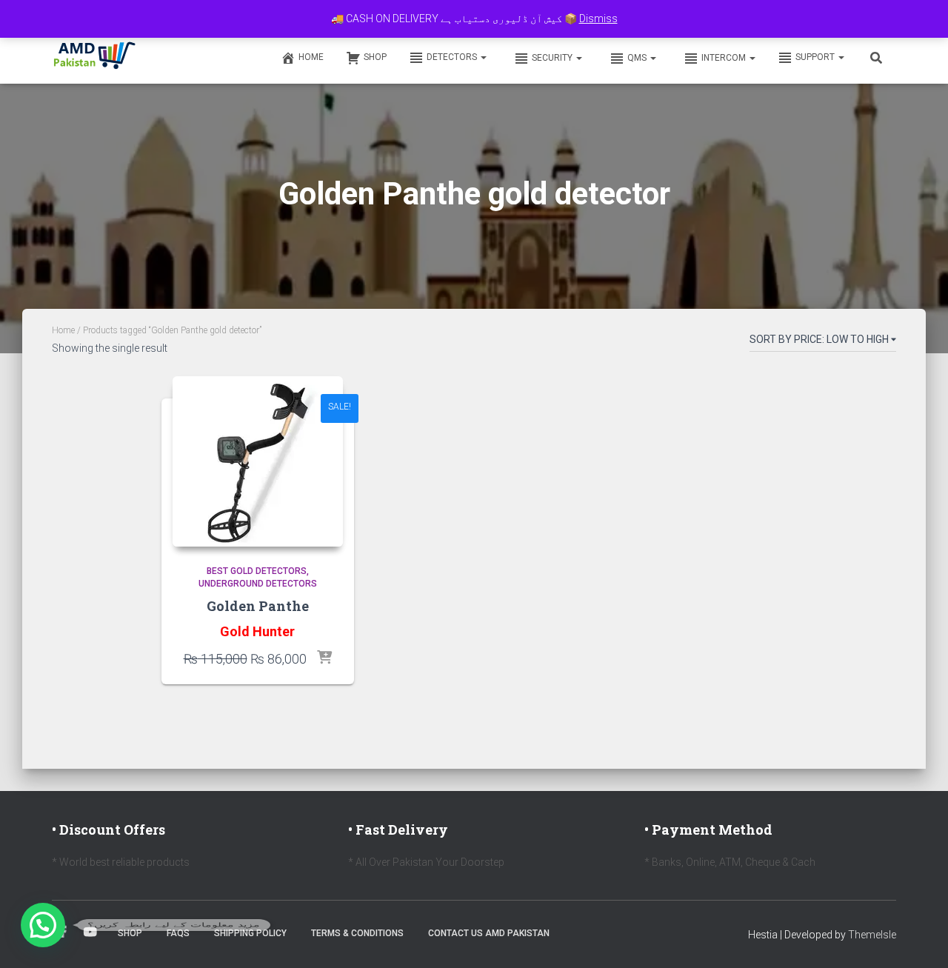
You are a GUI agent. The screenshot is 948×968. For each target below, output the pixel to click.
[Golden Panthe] (258, 461)
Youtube (90, 932)
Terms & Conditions (357, 933)
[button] (483, 57)
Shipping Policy (250, 933)
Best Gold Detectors (257, 571)
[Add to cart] (324, 658)
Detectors (453, 57)
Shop (375, 57)
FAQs (178, 933)
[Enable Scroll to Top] (919, 938)
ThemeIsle (872, 935)
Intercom (724, 58)
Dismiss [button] (598, 18)
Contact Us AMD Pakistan (489, 933)
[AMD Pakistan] (95, 57)
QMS (638, 58)
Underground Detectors (257, 583)
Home (311, 57)
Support (816, 57)
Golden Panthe (258, 606)
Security (553, 58)
